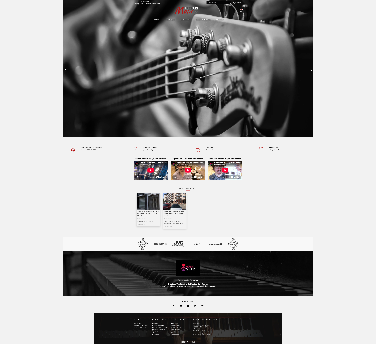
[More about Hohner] (161, 244)
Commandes (175, 329)
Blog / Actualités (203, 20)
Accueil (156, 20)
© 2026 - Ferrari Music (188, 342)
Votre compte (177, 320)
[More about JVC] (179, 244)
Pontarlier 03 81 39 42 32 (88, 150)
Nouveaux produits (140, 325)
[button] (81, 69)
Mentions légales (158, 325)
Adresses (174, 333)
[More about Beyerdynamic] (215, 244)
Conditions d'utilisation (160, 327)
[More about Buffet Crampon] (143, 244)
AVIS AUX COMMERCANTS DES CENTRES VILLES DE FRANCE (148, 214)
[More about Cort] (197, 244)
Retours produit (176, 327)
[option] (188, 68)
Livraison (155, 323)
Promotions (138, 323)
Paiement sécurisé (158, 329)
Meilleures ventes (140, 327)
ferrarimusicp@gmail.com (201, 334)
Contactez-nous (157, 331)
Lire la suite (141, 224)
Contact (220, 20)
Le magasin (185, 20)
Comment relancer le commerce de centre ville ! (174, 214)
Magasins (155, 335)
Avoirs (173, 331)
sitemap (155, 333)
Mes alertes (175, 335)
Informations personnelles (175, 324)
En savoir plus (210, 150)
